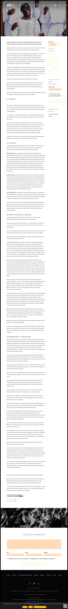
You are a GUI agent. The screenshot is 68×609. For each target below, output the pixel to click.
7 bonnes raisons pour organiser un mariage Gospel (53, 62)
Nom (8, 552)
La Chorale (48, 575)
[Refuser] (66, 605)
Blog (55, 575)
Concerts (14, 575)
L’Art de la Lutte (52, 54)
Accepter (25, 607)
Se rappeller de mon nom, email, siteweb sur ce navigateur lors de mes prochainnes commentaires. (32, 558)
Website (46, 552)
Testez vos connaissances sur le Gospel (54, 57)
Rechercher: (51, 42)
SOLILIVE (36, 575)
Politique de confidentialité (34, 598)
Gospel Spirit (34, 18)
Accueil (8, 575)
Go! (60, 44)
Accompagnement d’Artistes (25, 575)
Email (27, 552)
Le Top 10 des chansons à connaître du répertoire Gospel (54, 69)
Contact (59, 575)
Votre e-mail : (51, 87)
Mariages (42, 575)
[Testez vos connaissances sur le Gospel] (34, 518)
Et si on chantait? (52, 73)
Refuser (30, 607)
